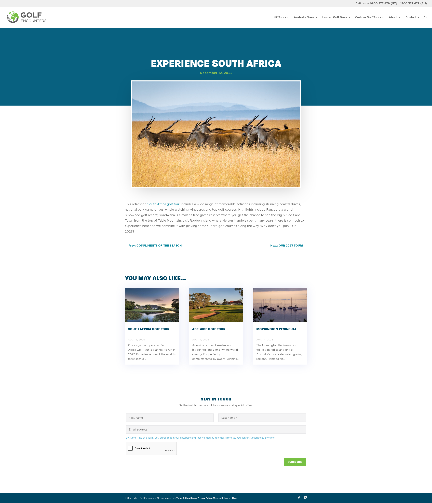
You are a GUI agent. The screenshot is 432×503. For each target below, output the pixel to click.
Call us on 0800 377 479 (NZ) (376, 3)
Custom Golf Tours (368, 17)
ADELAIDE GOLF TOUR (208, 329)
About (393, 17)
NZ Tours (280, 17)
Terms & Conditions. (186, 498)
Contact (411, 17)
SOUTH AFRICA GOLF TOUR (148, 329)
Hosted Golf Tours (334, 17)
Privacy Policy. (204, 498)
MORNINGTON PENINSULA (276, 329)
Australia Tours (304, 17)
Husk (234, 498)
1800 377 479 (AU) (413, 3)
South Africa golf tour (164, 204)
